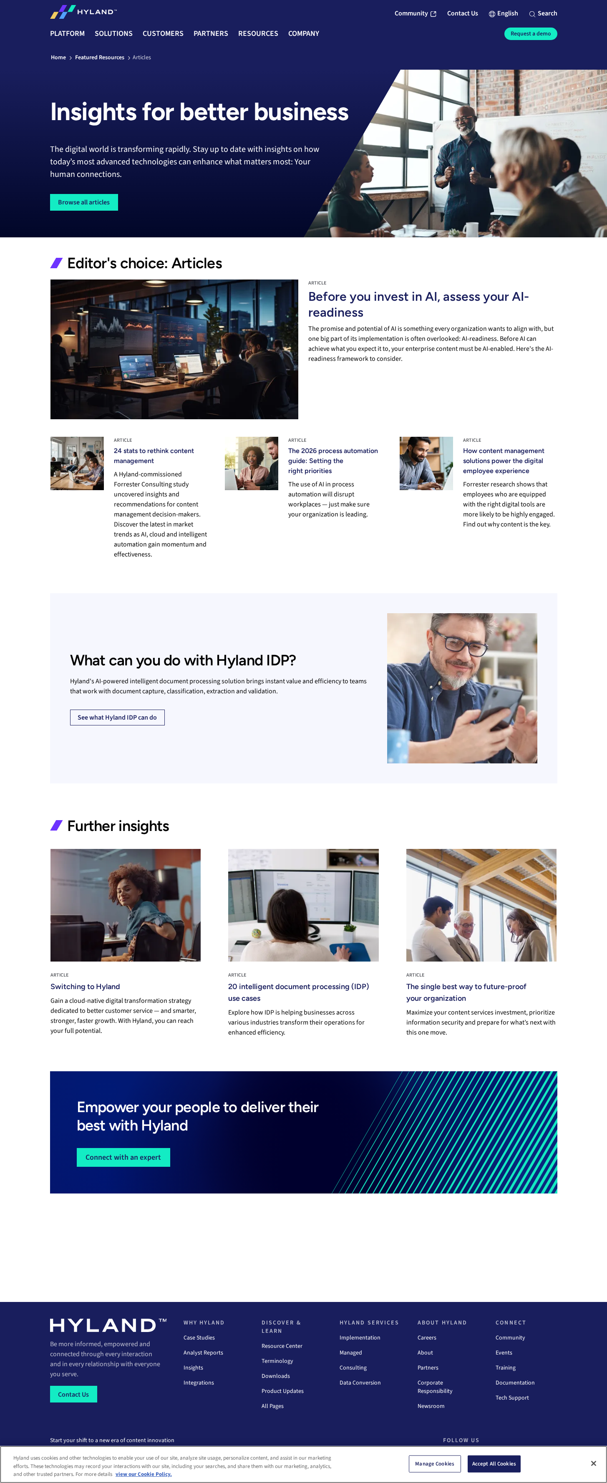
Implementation (360, 1338)
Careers (427, 1338)
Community (510, 1338)
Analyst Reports (203, 1353)
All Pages (273, 1406)
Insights (193, 1368)
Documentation (515, 1383)
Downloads (276, 1376)
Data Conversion (360, 1383)
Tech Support (512, 1398)
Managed (351, 1353)
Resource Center (282, 1346)
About (425, 1353)
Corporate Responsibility (435, 1387)
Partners (428, 1368)
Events (504, 1353)
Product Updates (283, 1391)
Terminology (277, 1361)
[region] (303, 1464)
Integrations (199, 1383)
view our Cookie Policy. (144, 1474)
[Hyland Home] (83, 14)
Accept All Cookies (494, 1463)
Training (506, 1368)
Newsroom (431, 1406)
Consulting (353, 1368)
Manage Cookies (434, 1463)
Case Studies (199, 1338)
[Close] (593, 1463)
